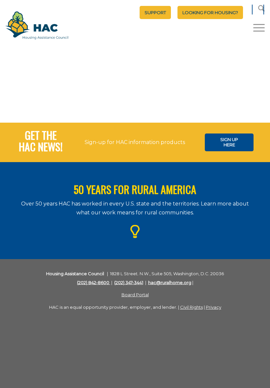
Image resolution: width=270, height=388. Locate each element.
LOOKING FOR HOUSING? (210, 12)
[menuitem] (155, 12)
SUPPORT (155, 12)
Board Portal (135, 294)
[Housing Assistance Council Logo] (36, 26)
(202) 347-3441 (128, 282)
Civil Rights (191, 307)
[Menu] (256, 27)
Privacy (213, 307)
